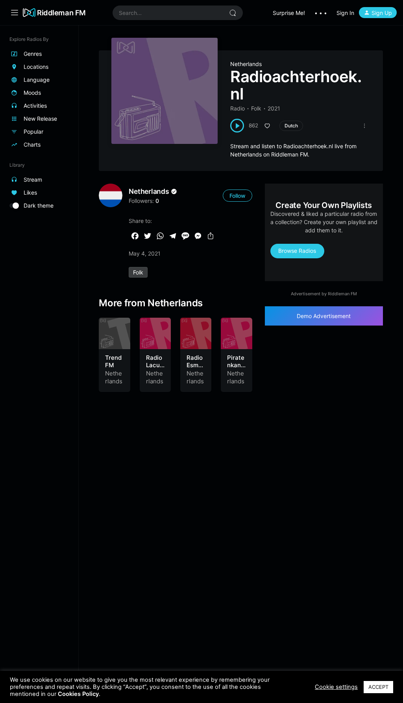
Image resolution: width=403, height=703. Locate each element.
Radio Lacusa (154, 365)
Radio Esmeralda (195, 365)
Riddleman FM (61, 12)
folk (138, 272)
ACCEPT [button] (378, 687)
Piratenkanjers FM (235, 369)
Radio (237, 108)
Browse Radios (297, 250)
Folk (256, 108)
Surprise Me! (289, 12)
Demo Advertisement (324, 316)
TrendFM (113, 361)
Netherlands (246, 64)
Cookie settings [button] (336, 686)
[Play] (237, 126)
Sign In (345, 12)
